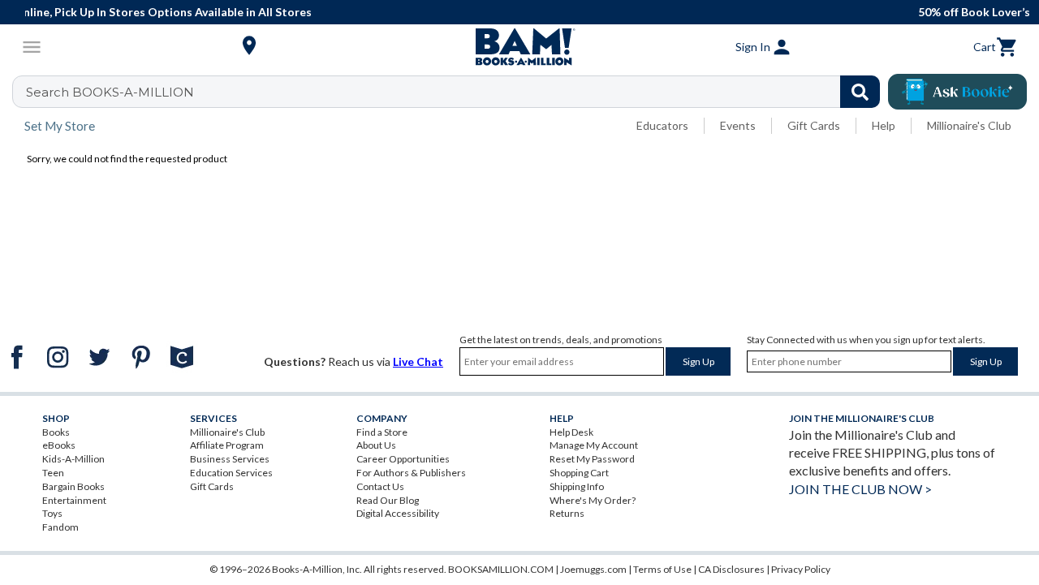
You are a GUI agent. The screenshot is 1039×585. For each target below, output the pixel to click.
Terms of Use (662, 569)
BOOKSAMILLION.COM (501, 569)
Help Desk (571, 432)
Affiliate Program (227, 445)
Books (56, 432)
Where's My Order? (593, 500)
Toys (52, 513)
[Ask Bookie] (957, 92)
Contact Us (380, 486)
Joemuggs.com (593, 569)
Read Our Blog (387, 500)
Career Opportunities (403, 459)
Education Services (231, 473)
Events (738, 125)
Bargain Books (73, 486)
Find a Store (381, 432)
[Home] (519, 47)
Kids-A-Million (73, 459)
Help (883, 125)
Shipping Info (577, 486)
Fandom (60, 527)
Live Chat (418, 361)
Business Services (229, 459)
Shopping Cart (579, 473)
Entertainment (74, 500)
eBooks (58, 445)
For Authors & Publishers (411, 473)
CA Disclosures (731, 569)
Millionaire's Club (969, 125)
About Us (376, 445)
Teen (53, 473)
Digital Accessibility (397, 513)
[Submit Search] (860, 91)
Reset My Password (592, 459)
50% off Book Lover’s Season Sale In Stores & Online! (602, 12)
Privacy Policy (800, 569)
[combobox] (456, 91)
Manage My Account (594, 445)
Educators (662, 125)
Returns (567, 513)
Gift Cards (813, 125)
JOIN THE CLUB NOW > (860, 489)
